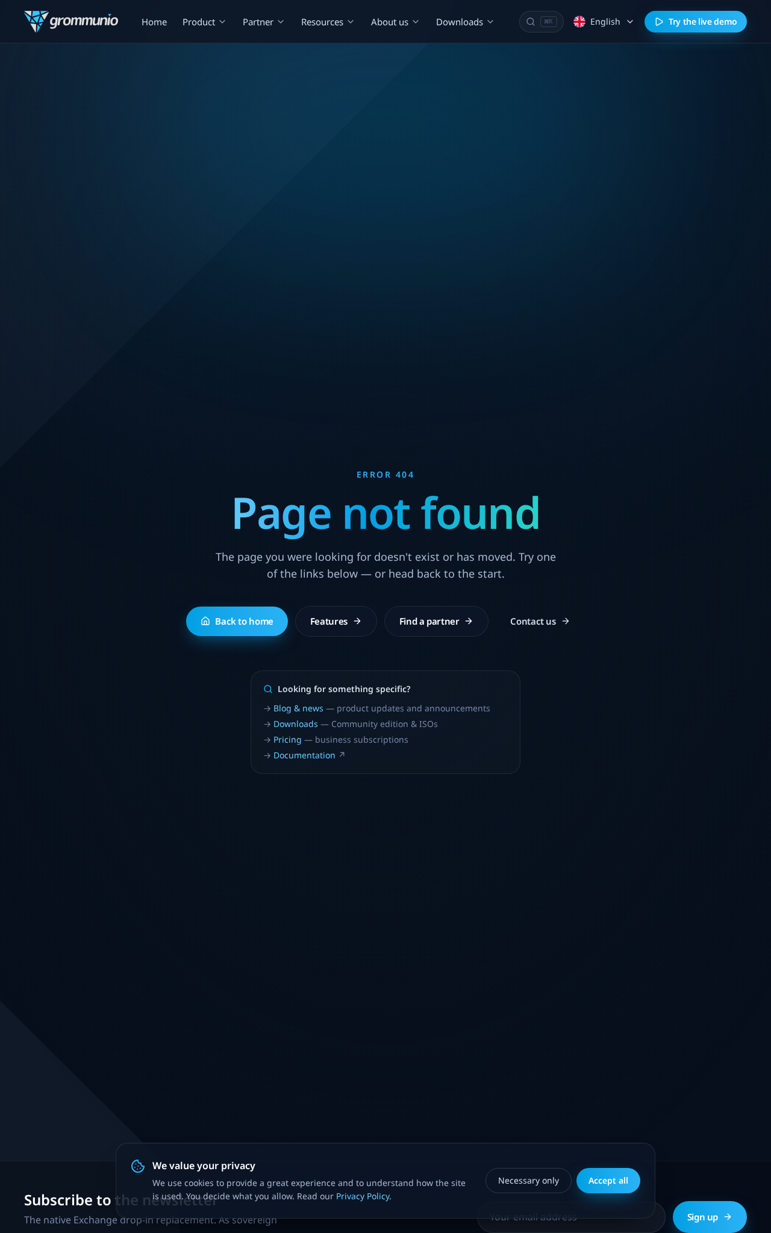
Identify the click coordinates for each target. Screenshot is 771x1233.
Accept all (608, 1180)
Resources (322, 22)
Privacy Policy (362, 1196)
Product (199, 22)
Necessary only (528, 1180)
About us (389, 22)
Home (154, 22)
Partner (258, 22)
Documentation (304, 755)
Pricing (287, 739)
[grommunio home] (71, 22)
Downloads (459, 22)
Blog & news (298, 708)
